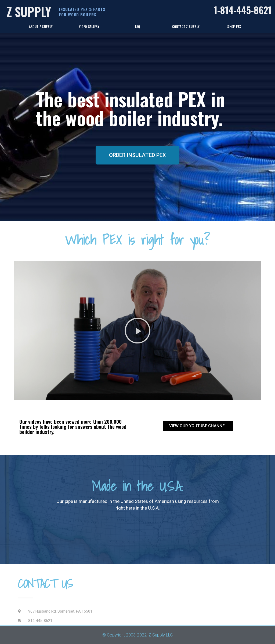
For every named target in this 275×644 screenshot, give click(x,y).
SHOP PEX (234, 26)
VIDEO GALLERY (89, 26)
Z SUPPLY (29, 11)
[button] (137, 330)
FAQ (137, 26)
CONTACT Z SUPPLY (186, 26)
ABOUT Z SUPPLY (41, 26)
